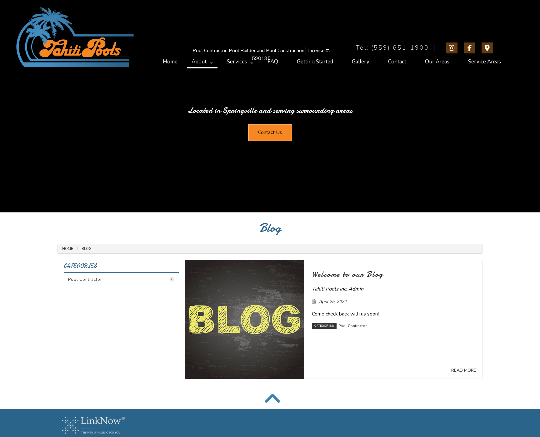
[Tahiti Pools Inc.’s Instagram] (453, 48)
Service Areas (484, 61)
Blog (87, 248)
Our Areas (437, 61)
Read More (463, 370)
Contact (397, 61)
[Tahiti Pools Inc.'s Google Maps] (488, 48)
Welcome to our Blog (347, 274)
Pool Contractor (120, 279)
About (199, 61)
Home (170, 61)
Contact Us (270, 132)
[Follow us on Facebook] (470, 48)
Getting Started (315, 61)
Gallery (360, 61)
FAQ (273, 61)
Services (237, 61)
